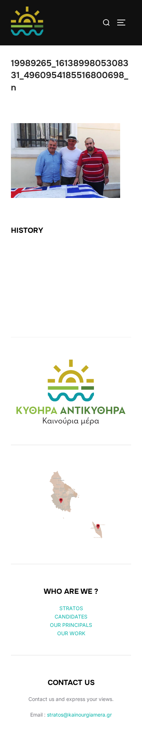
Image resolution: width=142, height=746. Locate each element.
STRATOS (71, 608)
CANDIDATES (71, 616)
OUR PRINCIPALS (71, 625)
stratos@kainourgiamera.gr (79, 714)
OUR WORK (71, 633)
